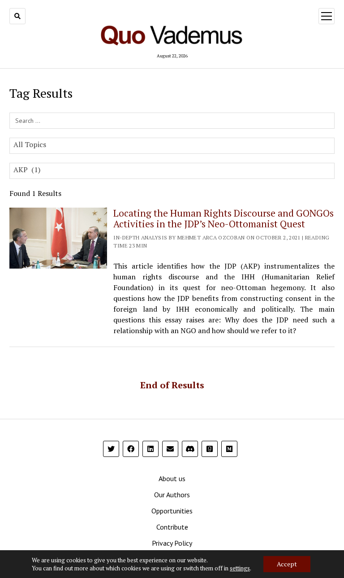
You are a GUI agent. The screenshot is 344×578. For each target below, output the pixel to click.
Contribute (172, 526)
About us (172, 478)
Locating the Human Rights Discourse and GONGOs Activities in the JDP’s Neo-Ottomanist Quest (223, 218)
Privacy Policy (172, 543)
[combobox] (171, 146)
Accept (287, 564)
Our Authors (172, 494)
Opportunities (172, 510)
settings (240, 568)
